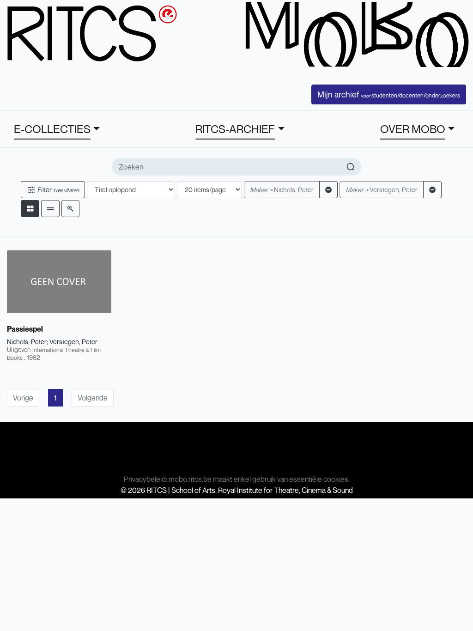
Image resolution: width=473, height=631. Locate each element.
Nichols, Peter (282, 190)
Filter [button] (57, 190)
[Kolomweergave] (30, 208)
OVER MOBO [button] (412, 128)
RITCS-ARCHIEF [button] (235, 128)
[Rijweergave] (50, 208)
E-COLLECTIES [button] (52, 128)
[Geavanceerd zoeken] (70, 208)
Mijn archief (388, 94)
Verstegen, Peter (382, 190)
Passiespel (25, 329)
